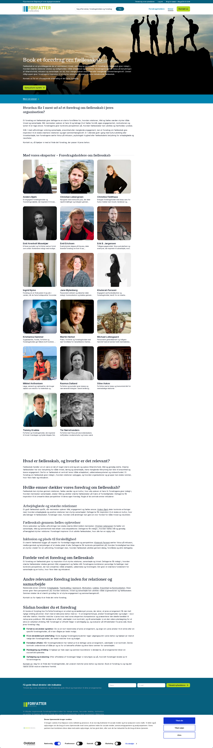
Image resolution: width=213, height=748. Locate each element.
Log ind (160, 1)
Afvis (179, 735)
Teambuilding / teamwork (70, 588)
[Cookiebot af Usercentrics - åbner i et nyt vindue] (29, 743)
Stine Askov (103, 383)
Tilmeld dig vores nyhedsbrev (145, 1)
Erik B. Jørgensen (106, 243)
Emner (170, 9)
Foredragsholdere (157, 9)
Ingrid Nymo (29, 290)
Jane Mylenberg (69, 290)
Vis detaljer (129, 744)
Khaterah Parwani (106, 290)
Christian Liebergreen (71, 197)
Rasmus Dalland (68, 383)
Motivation (86, 588)
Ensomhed (104, 588)
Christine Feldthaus (107, 197)
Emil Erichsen (67, 243)
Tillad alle (179, 721)
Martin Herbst (67, 337)
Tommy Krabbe (31, 430)
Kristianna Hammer (33, 337)
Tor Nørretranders (69, 430)
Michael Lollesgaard (108, 337)
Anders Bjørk (30, 197)
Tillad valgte (179, 728)
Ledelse (96, 588)
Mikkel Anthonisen (33, 383)
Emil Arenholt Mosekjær (35, 243)
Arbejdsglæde (52, 588)
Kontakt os (183, 9)
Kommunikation (118, 588)
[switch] (79, 743)
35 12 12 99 (186, 1)
